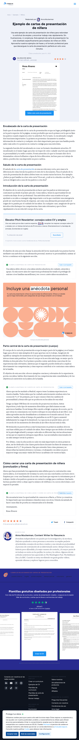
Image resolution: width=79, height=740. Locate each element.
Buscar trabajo (34, 698)
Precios (54, 688)
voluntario (60, 576)
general (69, 576)
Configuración (44, 734)
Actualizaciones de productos (58, 684)
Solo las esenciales (28, 734)
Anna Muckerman (47, 19)
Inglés (26, 576)
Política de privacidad (44, 240)
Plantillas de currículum (33, 689)
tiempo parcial (49, 576)
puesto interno (17, 576)
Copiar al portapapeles (65, 264)
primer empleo (36, 576)
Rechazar (46, 724)
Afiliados (55, 691)
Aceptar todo (12, 734)
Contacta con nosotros (60, 703)
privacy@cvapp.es (60, 727)
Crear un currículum (36, 681)
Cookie (26, 729)
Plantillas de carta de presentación (36, 694)
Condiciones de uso (32, 240)
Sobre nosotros (57, 679)
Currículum (33, 709)
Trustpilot (47, 608)
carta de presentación (25, 169)
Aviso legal (55, 709)
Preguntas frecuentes (59, 700)
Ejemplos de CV (34, 684)
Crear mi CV (39, 654)
